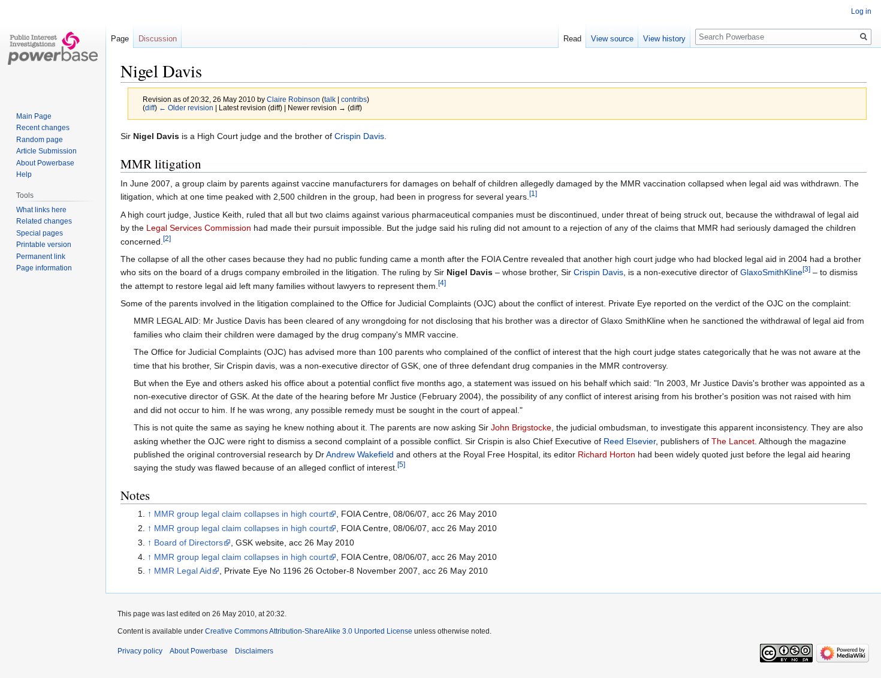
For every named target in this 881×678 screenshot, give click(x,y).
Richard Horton (606, 454)
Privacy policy (139, 651)
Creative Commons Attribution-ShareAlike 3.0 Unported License (308, 631)
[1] (533, 194)
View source (612, 38)
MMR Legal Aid (183, 570)
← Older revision (186, 108)
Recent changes (43, 127)
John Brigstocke (521, 427)
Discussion (157, 38)
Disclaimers (254, 651)
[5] (401, 465)
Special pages (39, 233)
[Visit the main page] (53, 48)
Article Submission (46, 151)
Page (120, 38)
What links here (41, 210)
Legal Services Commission (198, 228)
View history (664, 38)
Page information (44, 268)
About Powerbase (45, 163)
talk (330, 99)
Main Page (34, 116)
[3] (806, 269)
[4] (442, 283)
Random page (39, 139)
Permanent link (40, 256)
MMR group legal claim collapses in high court (241, 514)
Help (24, 174)
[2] (167, 238)
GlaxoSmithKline (771, 272)
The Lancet (733, 441)
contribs (354, 99)
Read (572, 38)
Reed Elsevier (630, 441)
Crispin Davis (359, 136)
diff (150, 108)
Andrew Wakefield (360, 454)
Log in (861, 11)
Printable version (43, 244)
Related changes (44, 221)
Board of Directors (188, 542)
